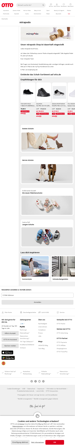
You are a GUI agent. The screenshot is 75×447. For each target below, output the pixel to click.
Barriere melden (10, 346)
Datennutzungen (17, 426)
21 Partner (21, 424)
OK (55, 442)
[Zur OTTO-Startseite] (7, 5)
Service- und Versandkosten (48, 395)
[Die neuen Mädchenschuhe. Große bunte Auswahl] (47, 202)
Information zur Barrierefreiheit (56, 388)
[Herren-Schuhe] (47, 170)
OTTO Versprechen (52, 391)
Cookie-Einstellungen (13, 388)
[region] (37, 431)
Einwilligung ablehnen (20, 442)
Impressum (40, 388)
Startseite (5, 19)
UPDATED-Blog (43, 345)
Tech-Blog (41, 348)
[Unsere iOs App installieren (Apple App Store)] (7, 352)
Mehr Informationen (37, 442)
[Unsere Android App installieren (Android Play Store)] (8, 358)
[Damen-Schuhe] (47, 138)
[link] (3, 363)
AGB (23, 388)
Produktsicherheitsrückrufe (25, 391)
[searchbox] (28, 5)
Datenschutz (31, 388)
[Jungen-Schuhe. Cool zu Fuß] (47, 233)
